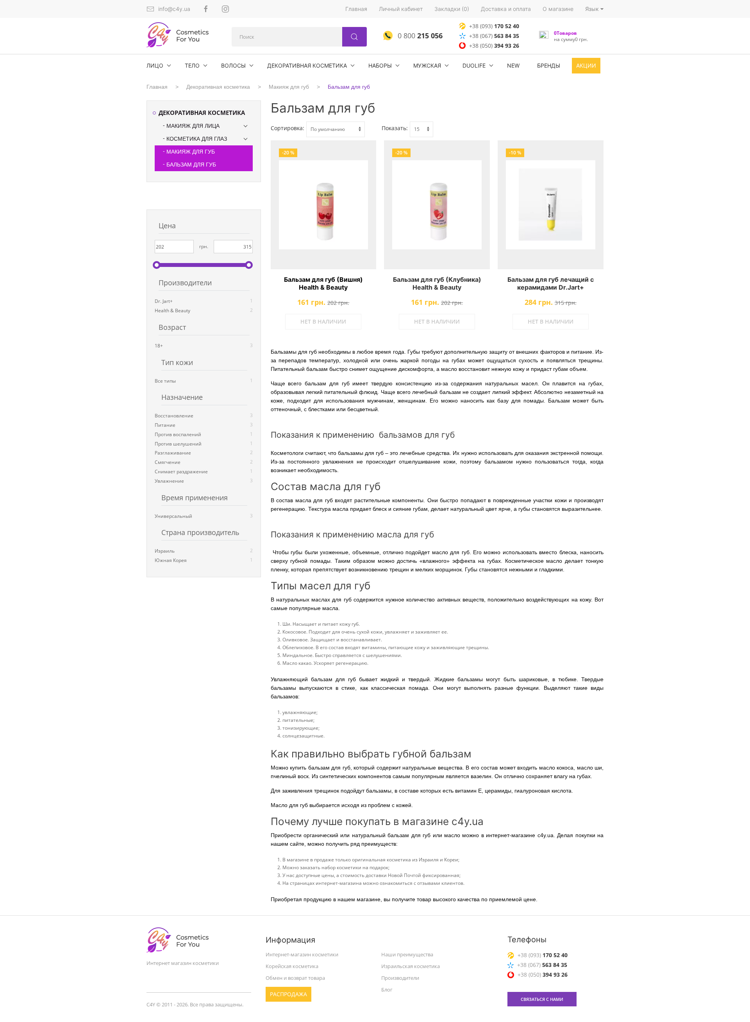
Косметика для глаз (196, 139)
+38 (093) (494, 26)
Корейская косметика (292, 966)
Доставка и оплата (506, 8)
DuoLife (474, 65)
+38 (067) (494, 35)
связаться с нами (542, 999)
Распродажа (288, 994)
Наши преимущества (407, 954)
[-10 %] (550, 205)
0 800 (419, 35)
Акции (586, 65)
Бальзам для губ (349, 87)
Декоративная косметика (307, 65)
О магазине (558, 8)
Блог (387, 989)
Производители (400, 977)
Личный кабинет (401, 8)
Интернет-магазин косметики (302, 954)
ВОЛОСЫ (233, 65)
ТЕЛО (192, 65)
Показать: (395, 128)
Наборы (380, 65)
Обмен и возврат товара (295, 977)
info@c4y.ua (174, 8)
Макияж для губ (289, 87)
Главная (356, 8)
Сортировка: (287, 128)
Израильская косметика (410, 966)
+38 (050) (494, 45)
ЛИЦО (154, 65)
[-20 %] (323, 205)
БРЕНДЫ (548, 65)
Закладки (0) (451, 8)
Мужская (427, 65)
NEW (513, 65)
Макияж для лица (193, 126)
